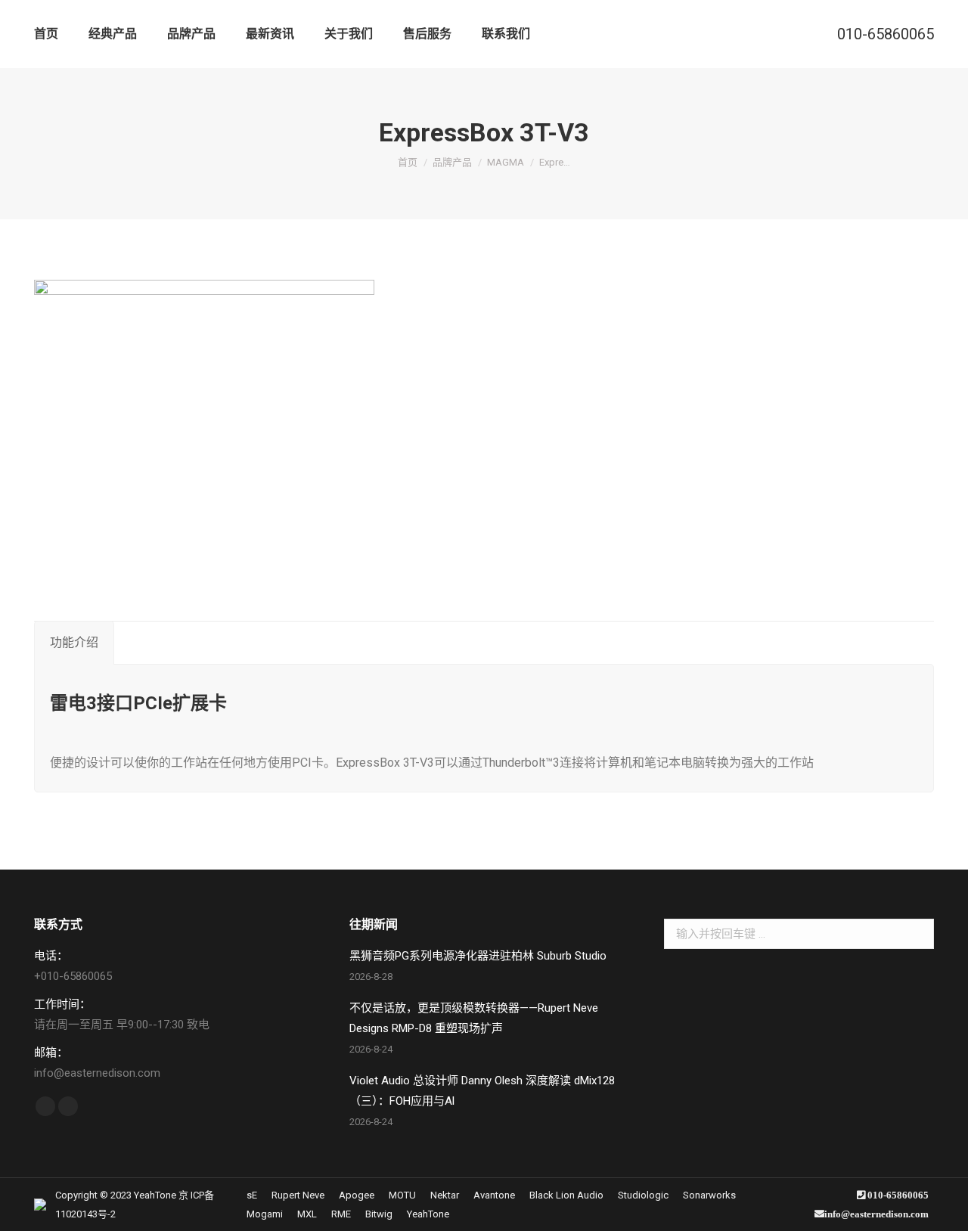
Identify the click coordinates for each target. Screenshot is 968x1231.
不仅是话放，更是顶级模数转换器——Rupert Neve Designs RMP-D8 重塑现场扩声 (473, 1018)
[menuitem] (46, 34)
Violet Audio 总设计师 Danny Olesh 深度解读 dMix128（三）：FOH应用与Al (482, 1091)
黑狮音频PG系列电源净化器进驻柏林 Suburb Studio (478, 956)
